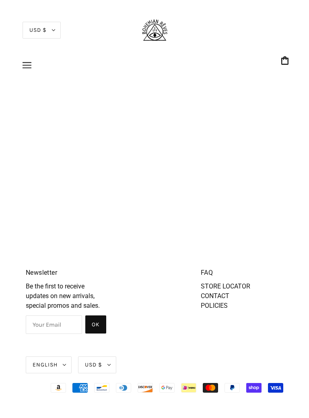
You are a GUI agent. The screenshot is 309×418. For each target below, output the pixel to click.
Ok (96, 324)
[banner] (154, 29)
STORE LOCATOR (225, 286)
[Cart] (286, 61)
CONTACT (215, 296)
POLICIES (214, 305)
